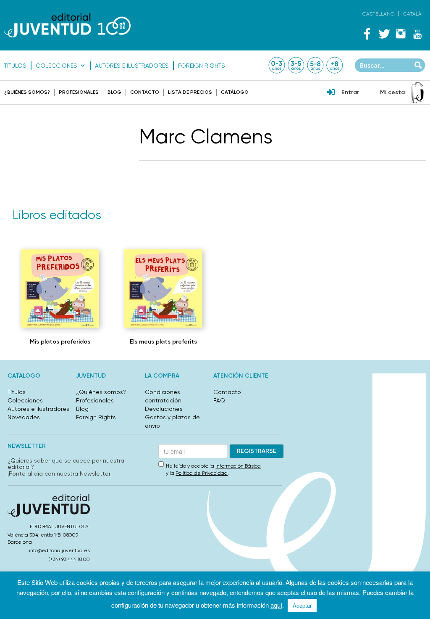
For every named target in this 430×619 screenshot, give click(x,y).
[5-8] (315, 65)
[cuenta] (331, 93)
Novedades (24, 417)
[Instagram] (400, 33)
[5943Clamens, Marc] (60, 288)
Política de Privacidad (202, 473)
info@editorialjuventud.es (59, 550)
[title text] (67, 25)
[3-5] (296, 65)
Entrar (350, 92)
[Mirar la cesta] (417, 92)
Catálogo (235, 92)
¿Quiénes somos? (27, 92)
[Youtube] (417, 33)
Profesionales (79, 92)
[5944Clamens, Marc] (163, 288)
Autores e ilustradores (132, 65)
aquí (276, 604)
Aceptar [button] (302, 605)
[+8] (334, 65)
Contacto (144, 92)
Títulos (15, 65)
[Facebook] (367, 33)
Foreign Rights (201, 65)
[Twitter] (383, 33)
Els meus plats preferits (163, 341)
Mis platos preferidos (60, 341)
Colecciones (56, 65)
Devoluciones (164, 408)
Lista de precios (190, 92)
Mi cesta (392, 92)
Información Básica (238, 466)
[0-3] (276, 65)
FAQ (219, 400)
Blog (114, 92)
